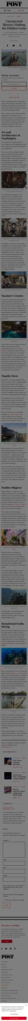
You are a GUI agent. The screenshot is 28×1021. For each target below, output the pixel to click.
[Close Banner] (26, 1005)
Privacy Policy (13, 1010)
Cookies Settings (14, 1014)
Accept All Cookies (14, 1018)
